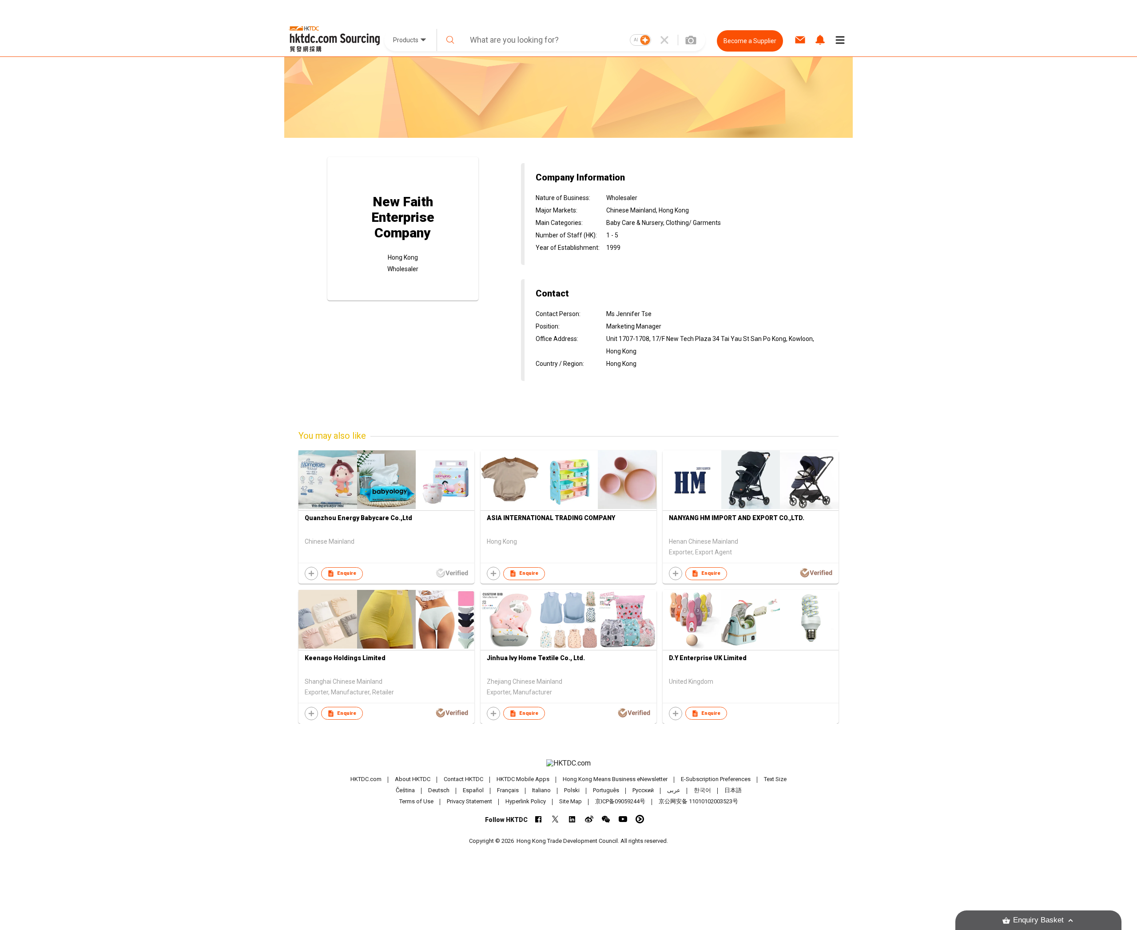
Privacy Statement (469, 801)
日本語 (733, 790)
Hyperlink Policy (525, 801)
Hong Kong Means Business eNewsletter (615, 779)
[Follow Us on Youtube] (623, 819)
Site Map (570, 801)
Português (606, 790)
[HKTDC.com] (568, 763)
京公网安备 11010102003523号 (698, 801)
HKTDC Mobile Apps (523, 779)
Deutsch (438, 790)
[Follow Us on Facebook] (538, 819)
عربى (673, 790)
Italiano (541, 790)
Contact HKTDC (463, 779)
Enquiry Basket (1038, 920)
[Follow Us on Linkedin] (572, 819)
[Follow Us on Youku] (640, 819)
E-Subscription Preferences (716, 779)
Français (508, 790)
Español (473, 790)
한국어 (702, 790)
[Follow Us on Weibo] (589, 819)
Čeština (405, 790)
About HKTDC (412, 779)
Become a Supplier (750, 40)
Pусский (643, 790)
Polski (572, 790)
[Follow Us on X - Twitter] (555, 819)
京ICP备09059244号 (620, 801)
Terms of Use (416, 801)
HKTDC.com (366, 779)
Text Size (775, 779)
